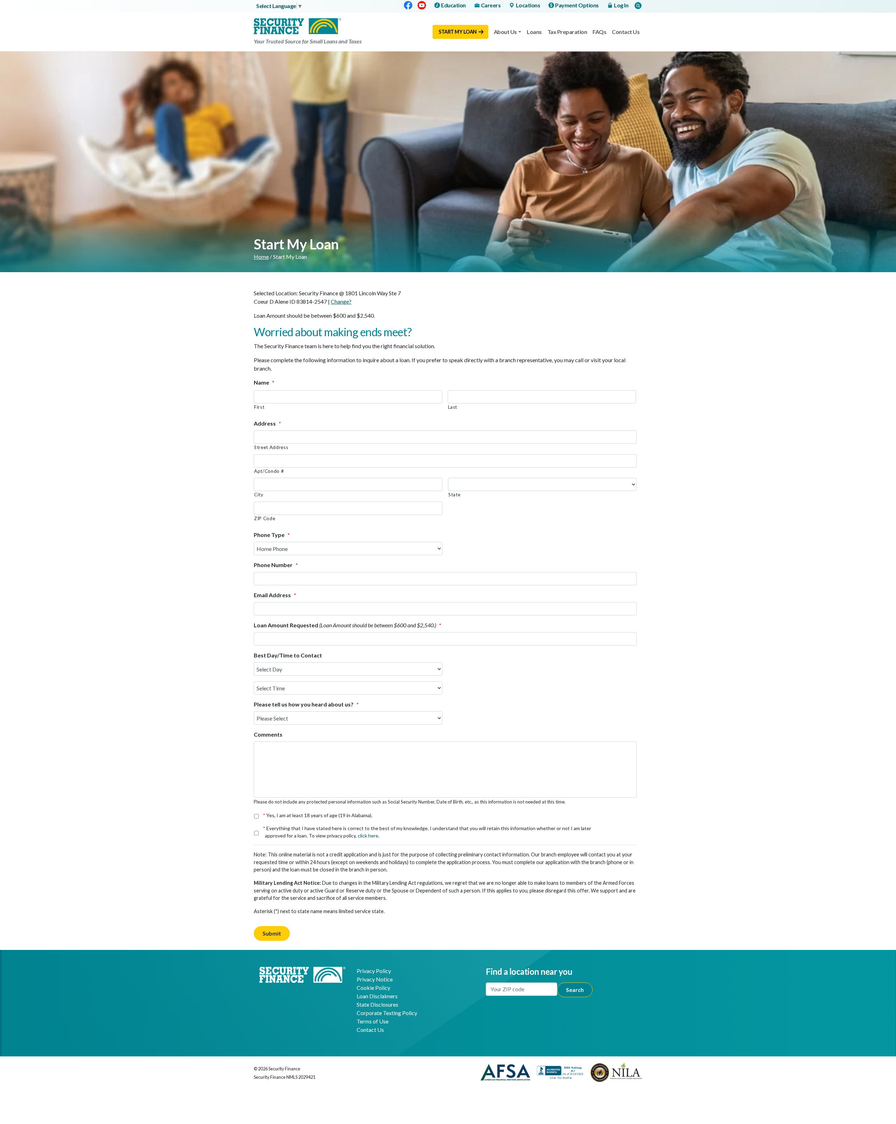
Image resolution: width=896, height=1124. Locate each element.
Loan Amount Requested (347, 625)
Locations (528, 5)
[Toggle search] (638, 5)
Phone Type (272, 534)
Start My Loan (458, 32)
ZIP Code (264, 518)
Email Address (275, 595)
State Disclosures (377, 1004)
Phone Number (276, 564)
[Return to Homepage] (302, 974)
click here (368, 836)
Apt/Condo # (269, 471)
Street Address (271, 447)
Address (267, 423)
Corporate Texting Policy (387, 1012)
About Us (505, 31)
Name (264, 382)
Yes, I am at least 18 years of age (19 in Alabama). (318, 815)
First (259, 407)
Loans (534, 31)
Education (453, 5)
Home (261, 256)
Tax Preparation (567, 31)
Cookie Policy (373, 987)
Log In (621, 5)
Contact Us (625, 31)
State (454, 494)
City (259, 494)
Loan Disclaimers (377, 996)
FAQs (599, 31)
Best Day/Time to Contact (288, 655)
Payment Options (577, 5)
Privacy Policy (374, 970)
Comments (268, 734)
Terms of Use (372, 1021)
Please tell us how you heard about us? (306, 704)
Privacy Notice (375, 979)
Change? (341, 301)
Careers (491, 5)
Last (452, 407)
